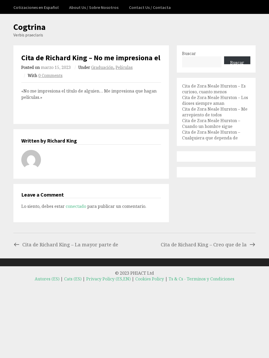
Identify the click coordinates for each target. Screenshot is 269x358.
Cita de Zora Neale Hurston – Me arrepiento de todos (214, 112)
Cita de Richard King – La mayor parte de (70, 244)
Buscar (189, 53)
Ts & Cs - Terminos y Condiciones (201, 279)
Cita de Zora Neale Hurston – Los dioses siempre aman (215, 100)
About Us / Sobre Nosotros (93, 7)
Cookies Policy (149, 279)
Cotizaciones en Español (36, 7)
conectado (76, 206)
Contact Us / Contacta (150, 7)
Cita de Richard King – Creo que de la (204, 244)
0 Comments (50, 75)
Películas (124, 67)
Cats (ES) (72, 279)
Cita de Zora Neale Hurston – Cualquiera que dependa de (211, 135)
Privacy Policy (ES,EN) (108, 279)
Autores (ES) (47, 279)
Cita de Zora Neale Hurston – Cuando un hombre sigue (211, 123)
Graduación (102, 67)
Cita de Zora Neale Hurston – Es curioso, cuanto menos (214, 89)
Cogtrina (29, 27)
